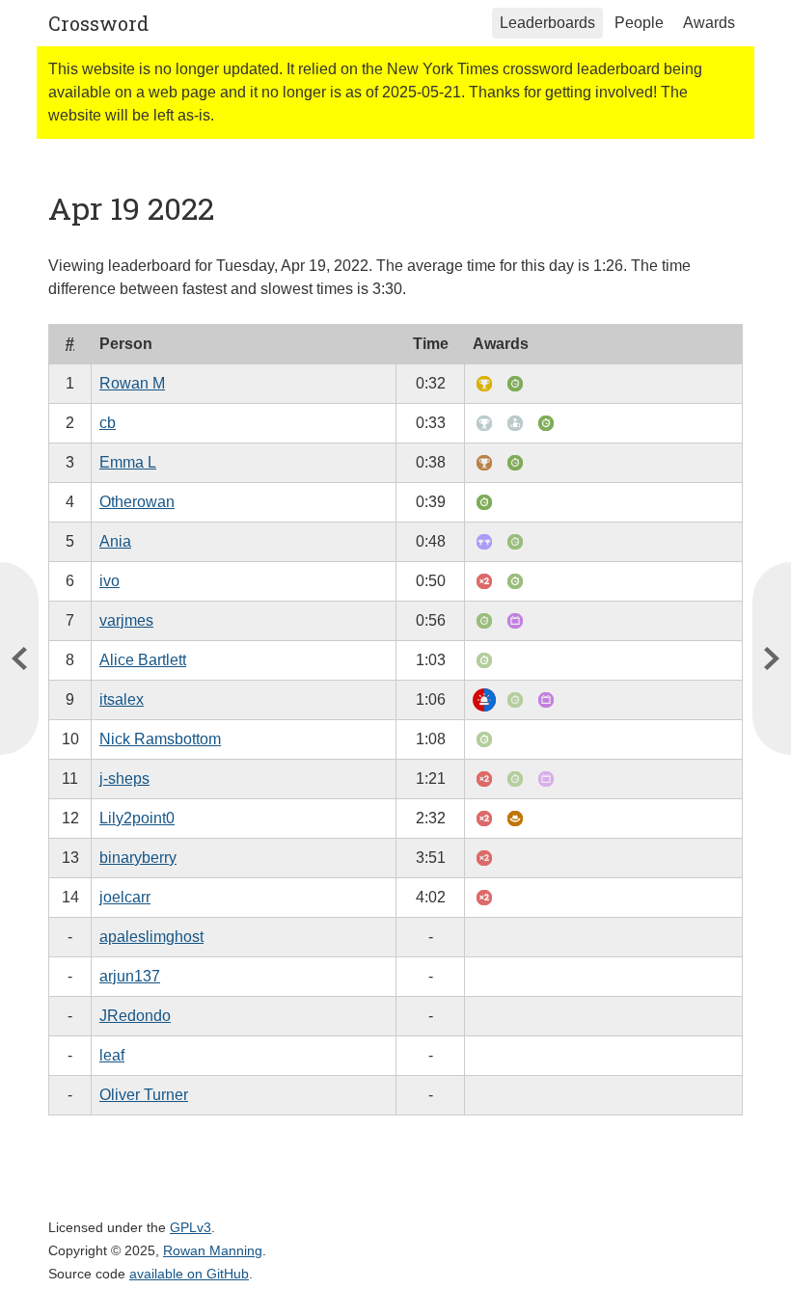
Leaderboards (547, 22)
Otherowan (137, 502)
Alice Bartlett (142, 660)
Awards (709, 22)
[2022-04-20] (19, 658)
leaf (111, 1055)
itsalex (121, 699)
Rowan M (132, 383)
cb (107, 423)
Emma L (127, 462)
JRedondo (135, 1015)
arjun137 (129, 976)
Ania (115, 541)
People (639, 22)
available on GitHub (189, 1273)
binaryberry (138, 857)
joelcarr (124, 897)
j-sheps (124, 778)
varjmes (126, 620)
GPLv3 (190, 1227)
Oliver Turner (143, 1095)
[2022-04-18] (771, 658)
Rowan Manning (212, 1250)
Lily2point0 (137, 818)
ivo (109, 581)
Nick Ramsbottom (160, 739)
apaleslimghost (151, 936)
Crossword (98, 23)
